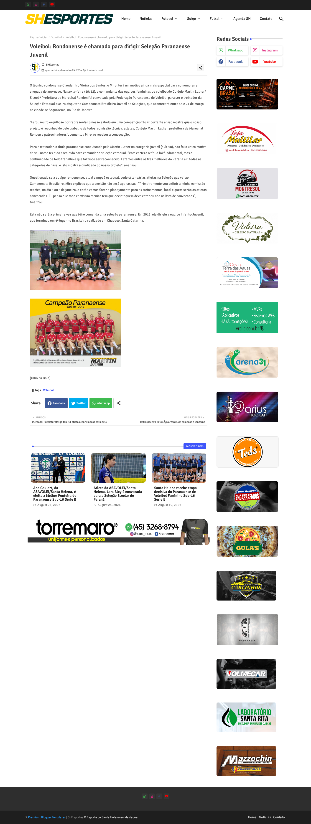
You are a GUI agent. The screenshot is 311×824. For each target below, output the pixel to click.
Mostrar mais (195, 446)
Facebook (59, 403)
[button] (281, 18)
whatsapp (235, 50)
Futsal (214, 18)
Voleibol (56, 37)
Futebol (167, 18)
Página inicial (39, 37)
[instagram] (36, 4)
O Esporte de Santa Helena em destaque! (111, 817)
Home (125, 18)
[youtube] (52, 4)
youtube (269, 61)
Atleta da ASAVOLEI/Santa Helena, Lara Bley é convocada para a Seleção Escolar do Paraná (118, 494)
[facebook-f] (44, 4)
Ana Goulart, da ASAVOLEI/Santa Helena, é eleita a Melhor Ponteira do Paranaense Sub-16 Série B (54, 494)
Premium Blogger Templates (47, 817)
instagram (270, 50)
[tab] (126, 18)
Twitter (81, 403)
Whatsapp (103, 403)
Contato (266, 18)
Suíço (191, 18)
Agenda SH (242, 18)
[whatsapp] (28, 4)
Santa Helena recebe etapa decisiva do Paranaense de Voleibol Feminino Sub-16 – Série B (176, 494)
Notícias (146, 18)
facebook (235, 61)
